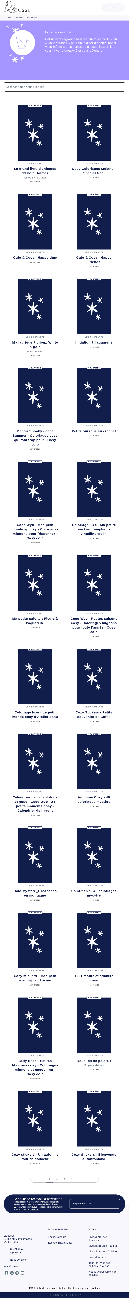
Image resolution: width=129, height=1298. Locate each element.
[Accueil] (17, 7)
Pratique (18, 18)
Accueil (9, 18)
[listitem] (6, 1273)
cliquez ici (34, 1209)
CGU (32, 1288)
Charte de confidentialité (51, 1288)
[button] (64, 87)
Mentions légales (78, 1288)
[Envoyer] (116, 1204)
